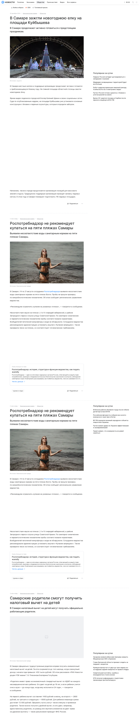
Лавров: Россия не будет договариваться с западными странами (109, 78)
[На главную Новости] (9, 2)
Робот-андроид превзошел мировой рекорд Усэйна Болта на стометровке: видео (109, 88)
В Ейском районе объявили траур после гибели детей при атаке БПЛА (111, 411)
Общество (43, 13)
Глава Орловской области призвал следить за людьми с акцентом (110, 663)
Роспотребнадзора (52, 291)
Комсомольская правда (30, 13)
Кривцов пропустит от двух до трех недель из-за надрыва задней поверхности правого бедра (111, 668)
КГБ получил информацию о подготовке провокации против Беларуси (108, 679)
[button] (47, 57)
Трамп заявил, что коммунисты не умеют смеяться (108, 432)
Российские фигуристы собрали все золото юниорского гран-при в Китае (109, 416)
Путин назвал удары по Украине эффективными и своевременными (111, 427)
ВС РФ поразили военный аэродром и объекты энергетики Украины (110, 421)
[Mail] (3, 2)
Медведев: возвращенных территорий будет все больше (110, 83)
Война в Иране (18, 7)
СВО (29, 7)
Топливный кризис (41, 7)
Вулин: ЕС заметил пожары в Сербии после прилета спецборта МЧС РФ (109, 99)
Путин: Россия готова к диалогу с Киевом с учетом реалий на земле (109, 94)
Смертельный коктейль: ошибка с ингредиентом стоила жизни (106, 674)
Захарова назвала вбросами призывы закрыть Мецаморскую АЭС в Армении (110, 658)
